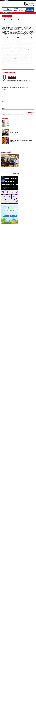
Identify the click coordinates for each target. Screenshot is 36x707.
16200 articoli (10, 78)
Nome (3, 101)
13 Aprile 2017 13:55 (14, 17)
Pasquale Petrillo (16, 173)
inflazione (8, 72)
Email (3, 104)
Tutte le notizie (17, 146)
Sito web (3, 108)
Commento (4, 89)
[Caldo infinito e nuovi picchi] (5, 132)
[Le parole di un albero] (5, 123)
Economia (3, 16)
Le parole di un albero (13, 123)
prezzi (15, 72)
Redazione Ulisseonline (8, 17)
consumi (4, 72)
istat (12, 72)
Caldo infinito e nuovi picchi (14, 132)
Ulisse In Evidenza (9, 16)
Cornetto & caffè (6, 152)
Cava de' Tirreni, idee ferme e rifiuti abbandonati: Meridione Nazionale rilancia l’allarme (21, 141)
